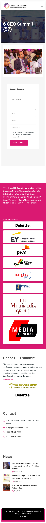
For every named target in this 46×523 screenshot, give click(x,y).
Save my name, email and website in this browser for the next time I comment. (24, 135)
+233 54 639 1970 (13, 437)
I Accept (23, 516)
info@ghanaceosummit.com (17, 428)
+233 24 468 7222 (13, 432)
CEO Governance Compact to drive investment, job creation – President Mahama (25, 466)
